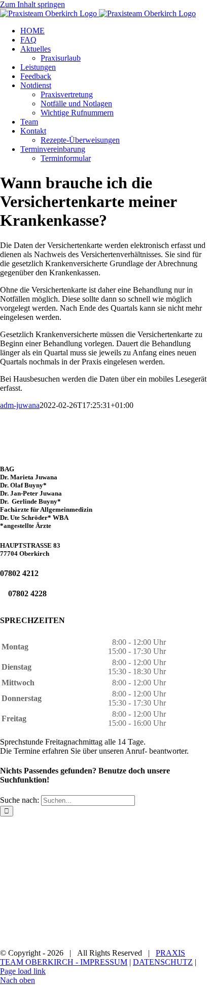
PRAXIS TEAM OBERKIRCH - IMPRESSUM (92, 957)
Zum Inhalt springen (32, 4)
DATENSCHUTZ (163, 962)
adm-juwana (20, 405)
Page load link (23, 971)
